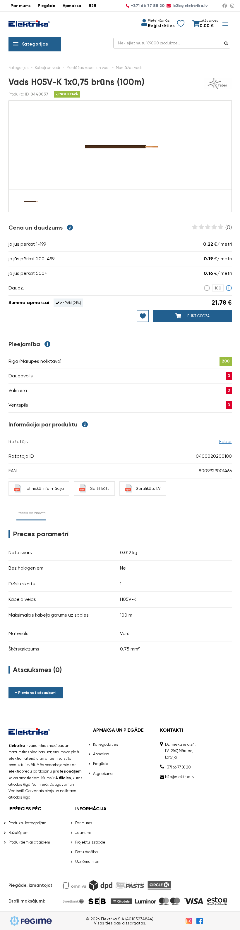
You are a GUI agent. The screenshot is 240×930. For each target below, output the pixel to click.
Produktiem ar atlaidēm (29, 842)
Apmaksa (72, 5)
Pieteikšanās (158, 20)
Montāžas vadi (129, 67)
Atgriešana (103, 773)
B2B (92, 5)
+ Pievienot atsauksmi (35, 692)
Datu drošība (86, 852)
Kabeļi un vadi (47, 67)
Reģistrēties (161, 26)
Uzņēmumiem (87, 861)
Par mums (20, 5)
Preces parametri (31, 513)
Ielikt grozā (198, 316)
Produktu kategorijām (27, 823)
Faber (225, 441)
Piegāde (46, 5)
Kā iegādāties (105, 744)
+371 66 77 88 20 (148, 6)
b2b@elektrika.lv (190, 6)
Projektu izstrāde (90, 842)
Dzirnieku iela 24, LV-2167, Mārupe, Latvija (180, 750)
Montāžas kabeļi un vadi (87, 67)
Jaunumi (83, 832)
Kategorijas (34, 44)
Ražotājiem (18, 832)
